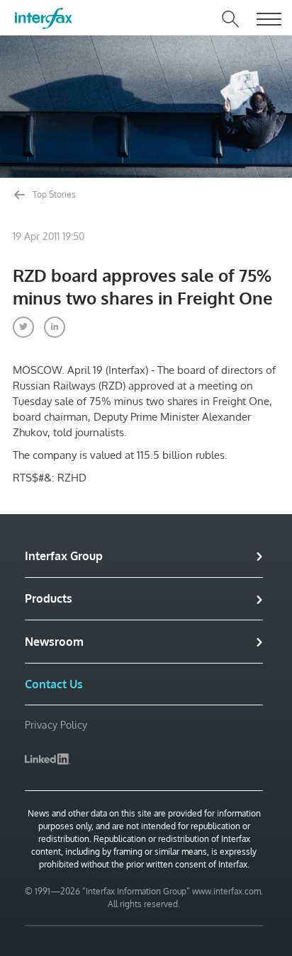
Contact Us (54, 684)
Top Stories (53, 194)
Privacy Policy (56, 725)
